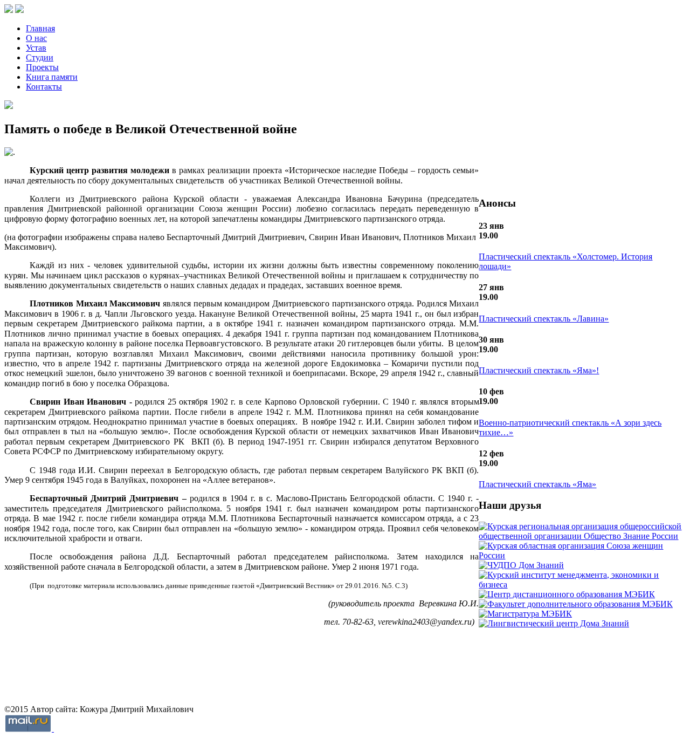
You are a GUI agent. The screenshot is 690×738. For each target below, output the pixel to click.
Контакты (44, 86)
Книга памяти (52, 76)
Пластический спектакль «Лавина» (544, 318)
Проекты (42, 67)
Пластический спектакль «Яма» (537, 484)
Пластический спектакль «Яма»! (539, 370)
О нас (36, 38)
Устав (36, 47)
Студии (39, 57)
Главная (40, 28)
